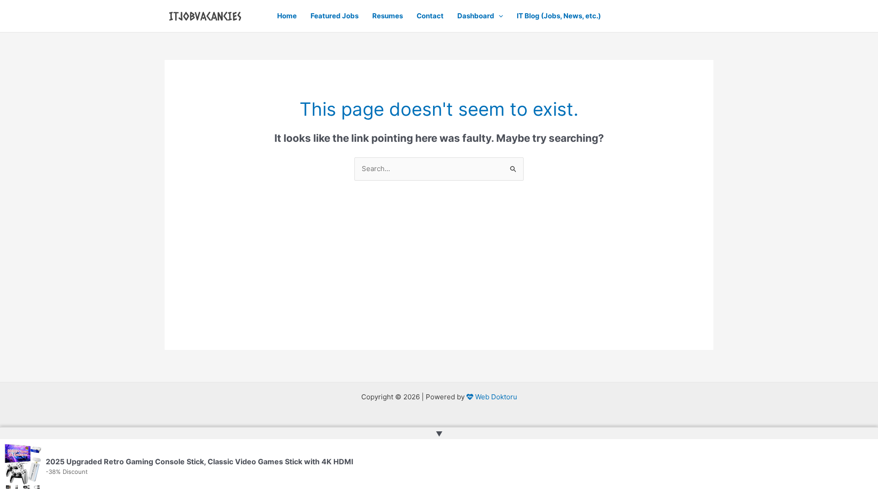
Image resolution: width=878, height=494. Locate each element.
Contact (430, 15)
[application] (498, 16)
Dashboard (475, 15)
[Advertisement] (439, 286)
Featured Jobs (335, 15)
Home (287, 15)
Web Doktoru (495, 396)
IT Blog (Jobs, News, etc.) (559, 15)
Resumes (387, 15)
